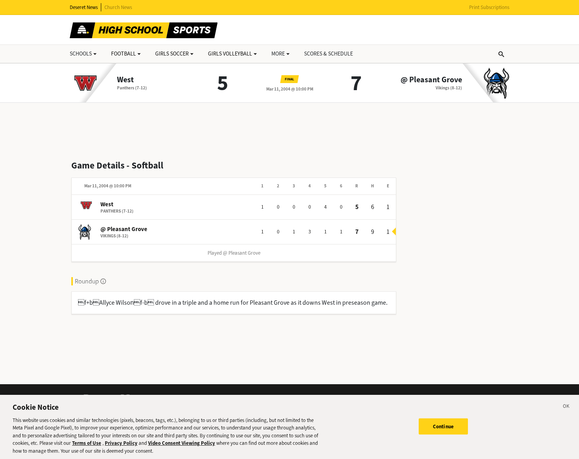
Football (123, 53)
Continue (443, 426)
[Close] (566, 407)
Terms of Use (86, 443)
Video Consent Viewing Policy (181, 443)
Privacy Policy (121, 443)
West (125, 80)
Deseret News (84, 7)
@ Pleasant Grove (431, 80)
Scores (328, 53)
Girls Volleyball (230, 53)
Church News (118, 7)
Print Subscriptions (489, 7)
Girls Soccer (172, 53)
